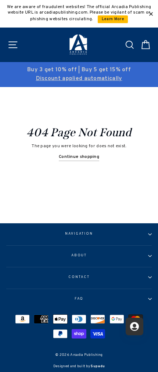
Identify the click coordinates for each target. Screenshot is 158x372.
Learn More (113, 19)
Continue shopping (79, 157)
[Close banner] (151, 14)
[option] (79, 74)
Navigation (79, 234)
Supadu (98, 366)
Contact (78, 277)
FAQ (79, 299)
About (79, 255)
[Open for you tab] (134, 326)
